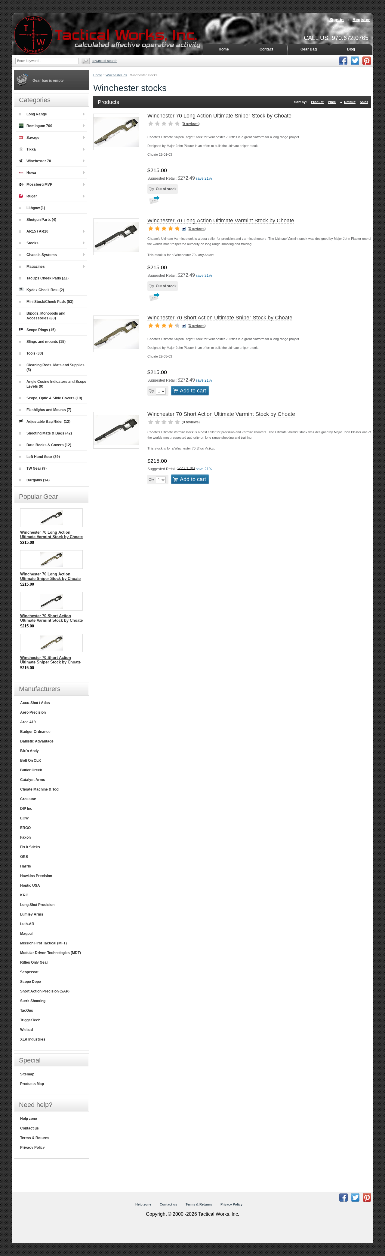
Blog (351, 49)
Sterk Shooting (32, 1001)
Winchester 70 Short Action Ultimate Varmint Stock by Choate (221, 414)
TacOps (26, 1010)
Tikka (31, 149)
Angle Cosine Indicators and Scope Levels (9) (56, 384)
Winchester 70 (116, 75)
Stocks (32, 243)
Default (350, 102)
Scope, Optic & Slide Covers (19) (54, 398)
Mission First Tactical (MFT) (43, 943)
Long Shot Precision (37, 905)
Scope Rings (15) (41, 330)
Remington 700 (39, 126)
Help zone (28, 1119)
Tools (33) (34, 353)
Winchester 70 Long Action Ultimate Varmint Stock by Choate (220, 221)
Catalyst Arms (32, 780)
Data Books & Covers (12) (48, 445)
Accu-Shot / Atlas (35, 703)
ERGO (25, 828)
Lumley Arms (31, 914)
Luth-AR (27, 924)
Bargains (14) (38, 480)
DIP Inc (26, 808)
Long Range (36, 114)
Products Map (32, 1084)
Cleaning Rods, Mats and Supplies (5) (55, 367)
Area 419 (28, 722)
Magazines (35, 266)
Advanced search (104, 60)
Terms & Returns (34, 1138)
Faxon (25, 837)
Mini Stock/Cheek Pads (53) (49, 302)
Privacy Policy (32, 1147)
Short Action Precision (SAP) (44, 991)
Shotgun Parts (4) (41, 220)
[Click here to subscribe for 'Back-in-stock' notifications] (153, 202)
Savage (32, 138)
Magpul (26, 933)
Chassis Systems (41, 255)
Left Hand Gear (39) (43, 457)
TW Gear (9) (36, 468)
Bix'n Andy (29, 751)
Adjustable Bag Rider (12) (48, 421)
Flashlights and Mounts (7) (48, 410)
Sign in (336, 19)
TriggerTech (30, 1020)
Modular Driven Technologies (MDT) (50, 953)
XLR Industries (32, 1039)
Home (97, 75)
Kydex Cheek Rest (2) (45, 290)
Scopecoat (29, 972)
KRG (24, 895)
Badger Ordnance (35, 732)
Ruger (31, 196)
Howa (31, 173)
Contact (266, 49)
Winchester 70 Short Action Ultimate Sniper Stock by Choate (219, 318)
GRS (24, 857)
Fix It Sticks (30, 847)
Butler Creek (31, 770)
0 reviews (191, 124)
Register (361, 19)
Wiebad (26, 1030)
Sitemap (27, 1074)
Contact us (29, 1128)
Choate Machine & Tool (39, 789)
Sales (364, 102)
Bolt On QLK (30, 760)
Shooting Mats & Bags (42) (49, 433)
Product (317, 102)
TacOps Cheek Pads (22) (47, 278)
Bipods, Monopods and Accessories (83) (45, 315)
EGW (24, 818)
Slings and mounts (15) (46, 342)
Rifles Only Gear (34, 962)
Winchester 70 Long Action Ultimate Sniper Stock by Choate (219, 116)
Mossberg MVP (39, 184)
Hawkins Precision (36, 876)
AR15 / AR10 (37, 231)
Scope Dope (30, 982)
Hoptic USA (30, 885)
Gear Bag (308, 49)
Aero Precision (33, 712)
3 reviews (197, 229)
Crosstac (28, 799)
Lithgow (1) (35, 208)
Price (332, 102)
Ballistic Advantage (37, 741)
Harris (25, 866)
